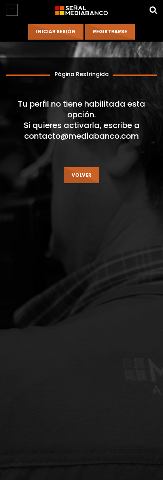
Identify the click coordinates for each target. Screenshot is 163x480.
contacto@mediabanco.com (81, 136)
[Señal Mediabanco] (81, 10)
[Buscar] (153, 10)
